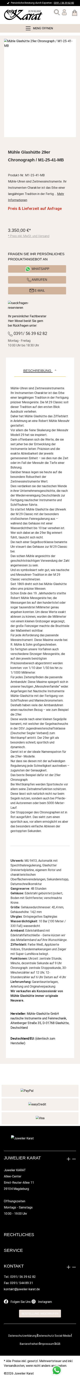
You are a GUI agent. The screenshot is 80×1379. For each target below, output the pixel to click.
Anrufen (39, 279)
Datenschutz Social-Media (54, 1335)
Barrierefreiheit (29, 1343)
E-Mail (39, 290)
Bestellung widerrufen (40, 1313)
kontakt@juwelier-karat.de (22, 1289)
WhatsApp (40, 268)
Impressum (47, 1343)
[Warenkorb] (74, 13)
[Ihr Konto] (64, 13)
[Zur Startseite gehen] (12, 15)
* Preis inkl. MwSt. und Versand (28, 236)
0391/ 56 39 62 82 (30, 333)
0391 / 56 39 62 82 (64, 2)
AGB (57, 1343)
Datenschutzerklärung (22, 1335)
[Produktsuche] (57, 13)
